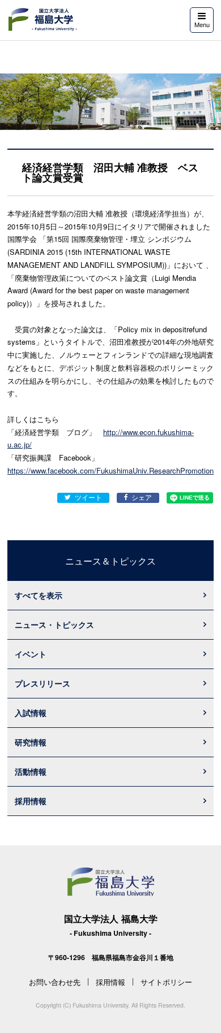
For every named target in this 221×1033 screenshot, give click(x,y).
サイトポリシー (166, 982)
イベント (30, 653)
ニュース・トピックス (54, 624)
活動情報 (30, 771)
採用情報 (30, 800)
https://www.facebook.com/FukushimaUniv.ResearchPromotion (110, 470)
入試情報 (30, 712)
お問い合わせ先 (54, 982)
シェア (141, 497)
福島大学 (42, 19)
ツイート (88, 497)
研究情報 (30, 742)
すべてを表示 (38, 595)
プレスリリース (42, 683)
